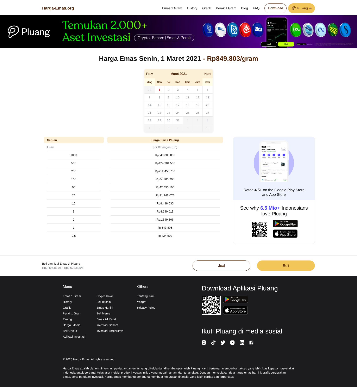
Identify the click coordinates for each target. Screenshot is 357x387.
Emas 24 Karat (106, 319)
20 (207, 105)
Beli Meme (103, 313)
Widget (141, 301)
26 (197, 112)
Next (207, 73)
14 (149, 105)
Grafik (206, 8)
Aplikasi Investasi (74, 336)
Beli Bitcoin (103, 301)
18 (187, 105)
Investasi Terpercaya (110, 330)
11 (187, 97)
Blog (244, 8)
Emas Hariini (104, 307)
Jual (221, 266)
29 (159, 120)
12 (197, 97)
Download (275, 8)
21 (149, 112)
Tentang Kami (146, 296)
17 (178, 105)
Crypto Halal (104, 296)
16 (168, 105)
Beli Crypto (70, 330)
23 (168, 112)
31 (178, 120)
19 (197, 105)
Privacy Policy (146, 307)
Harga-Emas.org (58, 8)
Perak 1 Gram (226, 8)
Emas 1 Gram (172, 8)
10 (178, 97)
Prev (149, 73)
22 (159, 112)
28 (149, 89)
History (192, 8)
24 (178, 112)
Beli (286, 266)
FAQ (256, 8)
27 (207, 112)
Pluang (67, 319)
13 (207, 97)
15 (159, 105)
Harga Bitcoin (71, 325)
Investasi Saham (107, 325)
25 (187, 112)
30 (168, 120)
